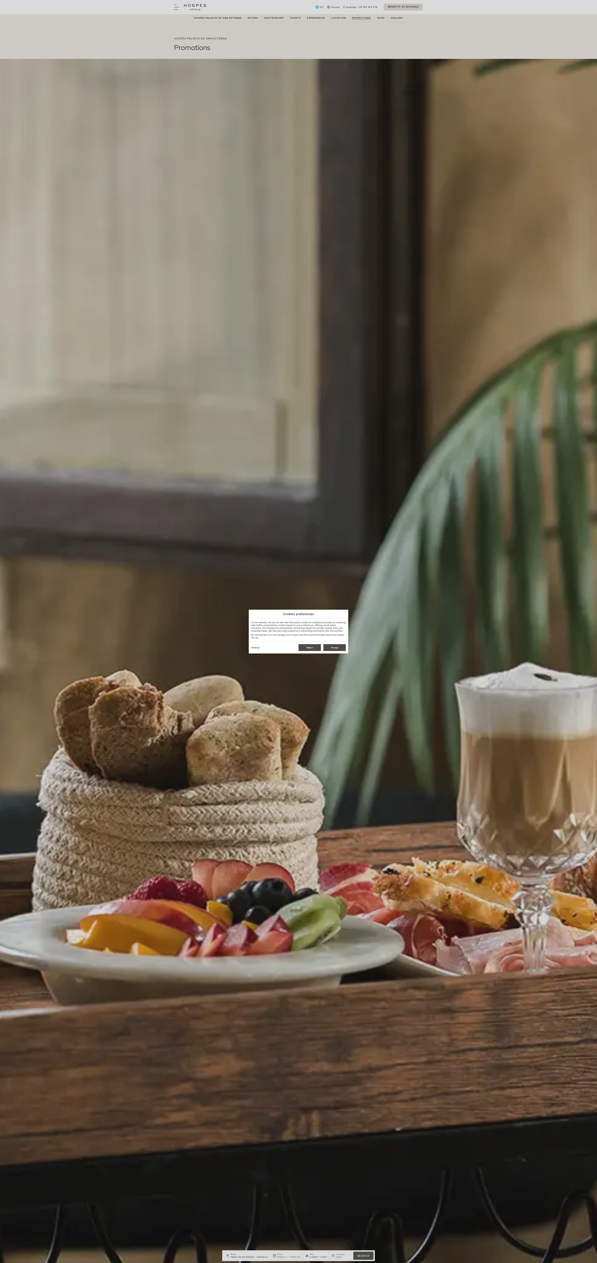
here (265, 634)
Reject (310, 647)
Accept (334, 647)
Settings (255, 647)
